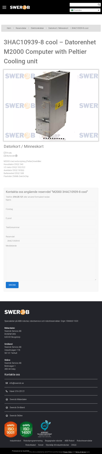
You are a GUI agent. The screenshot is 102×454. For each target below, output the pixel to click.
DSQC (73, 445)
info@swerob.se (16, 383)
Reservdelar (21, 28)
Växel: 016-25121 (17, 391)
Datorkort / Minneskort (59, 28)
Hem (9, 28)
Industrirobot (15, 441)
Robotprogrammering (33, 441)
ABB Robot (69, 441)
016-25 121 (18, 197)
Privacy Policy (67, 452)
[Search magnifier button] (99, 4)
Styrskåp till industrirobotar (57, 445)
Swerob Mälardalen (18, 399)
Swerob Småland (17, 407)
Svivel (40, 445)
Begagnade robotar (53, 441)
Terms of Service (80, 452)
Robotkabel (31, 445)
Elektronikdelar (37, 28)
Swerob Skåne (16, 415)
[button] (85, 10)
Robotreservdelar (84, 441)
